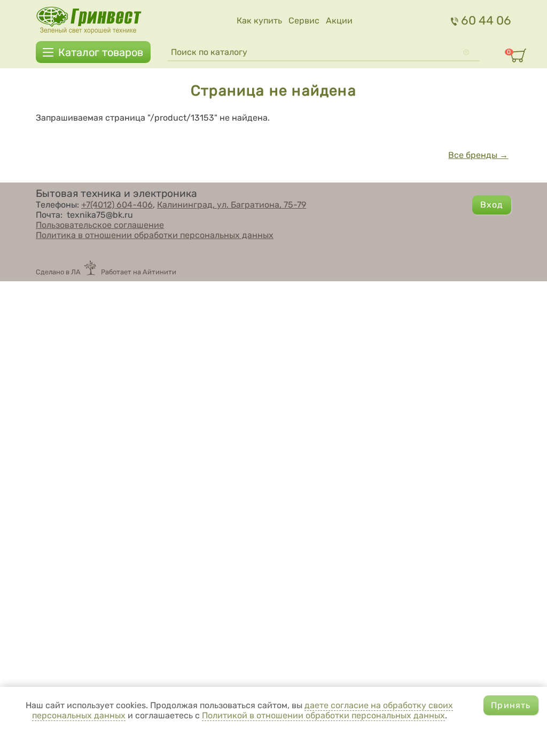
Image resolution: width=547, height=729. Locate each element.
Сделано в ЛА (58, 272)
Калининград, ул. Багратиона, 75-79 (231, 205)
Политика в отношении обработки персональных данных (155, 235)
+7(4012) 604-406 (117, 205)
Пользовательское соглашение (100, 225)
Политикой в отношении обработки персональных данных (323, 715)
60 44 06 (486, 20)
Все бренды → (478, 155)
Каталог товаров (100, 52)
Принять (510, 705)
